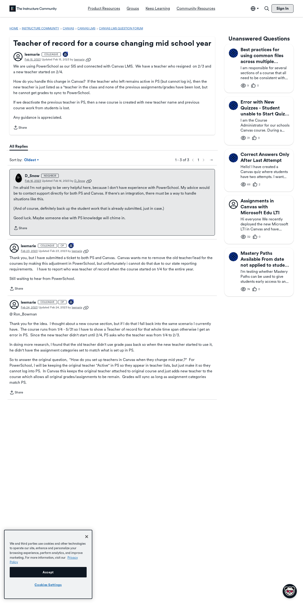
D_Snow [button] (32, 176)
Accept (48, 572)
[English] (33, 8)
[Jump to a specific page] (211, 160)
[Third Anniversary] (65, 54)
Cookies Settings (48, 585)
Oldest (30, 160)
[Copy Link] (88, 59)
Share (20, 128)
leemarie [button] (32, 54)
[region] (48, 564)
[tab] (19, 146)
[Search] (267, 8)
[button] (18, 56)
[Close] (86, 536)
